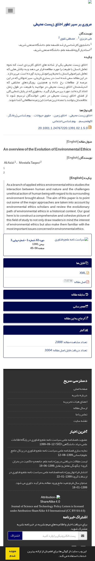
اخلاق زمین (60, 115)
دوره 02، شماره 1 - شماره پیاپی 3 (27, 240)
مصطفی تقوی (67, 38)
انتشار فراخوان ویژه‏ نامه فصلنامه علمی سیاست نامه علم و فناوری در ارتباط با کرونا (48, 474)
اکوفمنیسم (85, 121)
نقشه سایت (80, 421)
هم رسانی (79, 306)
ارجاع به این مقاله (74, 318)
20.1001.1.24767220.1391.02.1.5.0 (63, 128)
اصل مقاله (75, 282)
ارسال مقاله (80, 408)
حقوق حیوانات (42, 115)
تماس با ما (81, 414)
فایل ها (80, 263)
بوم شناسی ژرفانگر (19, 115)
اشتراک (15, 536)
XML (83, 273)
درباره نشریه (79, 395)
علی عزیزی (86, 38)
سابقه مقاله (78, 294)
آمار (82, 330)
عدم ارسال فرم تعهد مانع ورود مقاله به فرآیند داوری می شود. (51, 483)
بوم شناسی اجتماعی (64, 121)
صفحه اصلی (80, 389)
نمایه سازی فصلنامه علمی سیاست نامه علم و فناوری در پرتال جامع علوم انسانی (49, 453)
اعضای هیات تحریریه (75, 402)
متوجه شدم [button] (12, 553)
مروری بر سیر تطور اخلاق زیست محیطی (62, 24)
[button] (57, 556)
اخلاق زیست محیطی (81, 115)
